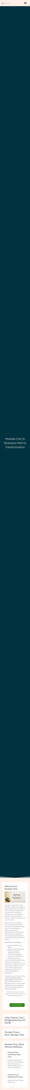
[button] (25, 3)
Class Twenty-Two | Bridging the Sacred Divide (15, 1020)
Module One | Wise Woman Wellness (14, 1045)
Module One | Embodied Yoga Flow (14, 1054)
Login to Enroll (17, 1005)
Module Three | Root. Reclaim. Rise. (15, 1033)
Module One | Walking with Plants (15, 1076)
